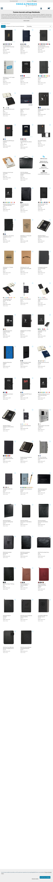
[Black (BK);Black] (21, 75)
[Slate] (48, 329)
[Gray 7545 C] (41, 44)
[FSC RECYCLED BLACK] (38, 76)
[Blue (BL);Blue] (22, 75)
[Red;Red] (44, 329)
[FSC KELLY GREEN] (8, 202)
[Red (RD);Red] (24, 75)
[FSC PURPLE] (13, 202)
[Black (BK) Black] (24, 44)
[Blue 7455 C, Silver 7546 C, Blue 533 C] (46, 44)
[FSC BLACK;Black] (3, 202)
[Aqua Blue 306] (40, 297)
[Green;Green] (40, 329)
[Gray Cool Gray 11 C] (25, 139)
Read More (26, 20)
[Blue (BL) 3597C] (25, 44)
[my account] (41, 8)
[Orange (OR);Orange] (25, 297)
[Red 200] (44, 297)
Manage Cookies (35, 878)
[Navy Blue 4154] (8, 107)
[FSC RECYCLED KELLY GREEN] (44, 76)
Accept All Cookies (45, 877)
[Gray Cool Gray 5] (41, 297)
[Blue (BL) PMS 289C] (22, 202)
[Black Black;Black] (3, 107)
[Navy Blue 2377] (43, 297)
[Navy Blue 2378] (8, 297)
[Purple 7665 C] (6, 44)
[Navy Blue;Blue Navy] (43, 329)
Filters (3, 26)
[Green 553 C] (5, 44)
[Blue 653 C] (8, 44)
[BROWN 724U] (5, 329)
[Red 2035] (11, 297)
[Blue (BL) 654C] (46, 202)
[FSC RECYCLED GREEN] (46, 76)
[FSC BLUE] (5, 202)
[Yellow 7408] (14, 297)
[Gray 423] (6, 107)
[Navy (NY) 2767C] (44, 202)
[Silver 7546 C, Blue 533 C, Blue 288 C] (49, 44)
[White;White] (46, 329)
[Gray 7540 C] (11, 44)
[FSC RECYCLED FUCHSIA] (43, 76)
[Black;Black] (3, 44)
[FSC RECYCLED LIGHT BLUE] (40, 76)
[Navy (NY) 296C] (21, 44)
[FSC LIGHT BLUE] (9, 202)
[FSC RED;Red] (14, 202)
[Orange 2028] (9, 297)
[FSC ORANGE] (11, 202)
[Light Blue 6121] (6, 297)
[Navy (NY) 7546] (5, 234)
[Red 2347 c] (24, 139)
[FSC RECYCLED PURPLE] (49, 76)
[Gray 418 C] (43, 44)
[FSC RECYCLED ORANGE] (48, 76)
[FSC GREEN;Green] (6, 202)
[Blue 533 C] (22, 139)
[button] (14, 1)
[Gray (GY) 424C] (22, 44)
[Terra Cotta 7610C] (40, 202)
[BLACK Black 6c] (3, 329)
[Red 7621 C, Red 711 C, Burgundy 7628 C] (48, 44)
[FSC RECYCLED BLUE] (41, 76)
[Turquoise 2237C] (41, 202)
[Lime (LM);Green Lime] (24, 297)
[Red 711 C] (40, 44)
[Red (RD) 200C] (43, 202)
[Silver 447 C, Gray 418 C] (44, 44)
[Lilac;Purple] (41, 329)
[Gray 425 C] (9, 44)
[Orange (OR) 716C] (49, 202)
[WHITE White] (5, 107)
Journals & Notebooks (19, 26)
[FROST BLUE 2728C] (40, 107)
